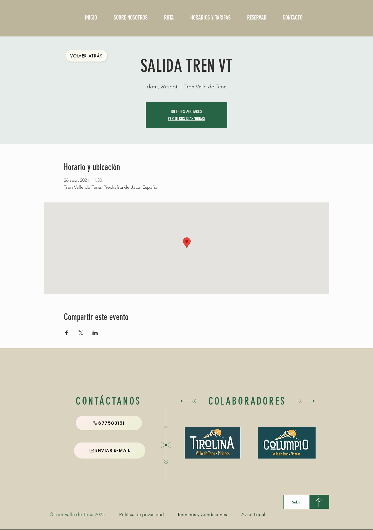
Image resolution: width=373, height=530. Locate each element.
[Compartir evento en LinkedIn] (95, 332)
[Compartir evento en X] (81, 332)
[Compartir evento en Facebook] (66, 332)
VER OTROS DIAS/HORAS (186, 118)
